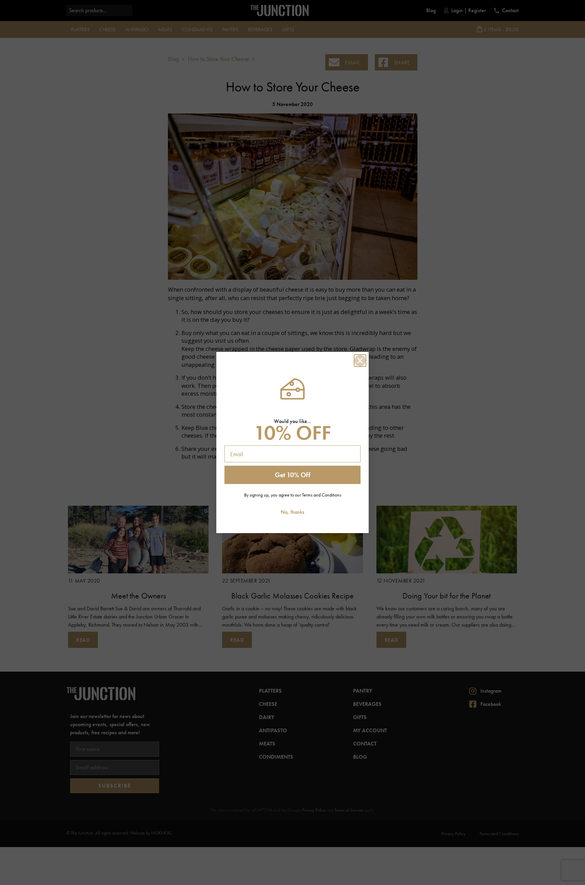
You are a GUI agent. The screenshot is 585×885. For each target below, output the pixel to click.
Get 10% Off (292, 474)
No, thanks (292, 511)
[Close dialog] (360, 360)
